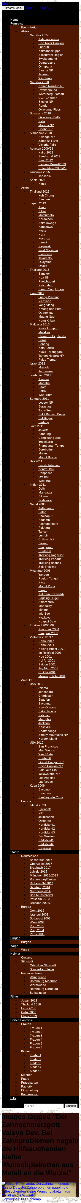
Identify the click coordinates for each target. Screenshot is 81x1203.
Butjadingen (38, 992)
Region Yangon (48, 578)
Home (14, 19)
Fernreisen (17, 23)
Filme (14, 996)
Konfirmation (29, 1094)
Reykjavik (44, 848)
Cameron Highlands (52, 336)
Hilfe (13, 1098)
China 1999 (29, 1016)
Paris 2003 (37, 934)
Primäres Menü (12, 8)
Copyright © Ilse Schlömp (21, 1199)
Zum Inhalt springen (40, 8)
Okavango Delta (49, 117)
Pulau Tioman (47, 359)
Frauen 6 (36, 1047)
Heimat (15, 953)
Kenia (42, 183)
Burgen (15, 938)
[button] (12, 12)
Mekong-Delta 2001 (51, 676)
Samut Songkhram (51, 289)
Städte (14, 852)
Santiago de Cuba (50, 797)
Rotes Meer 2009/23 (52, 168)
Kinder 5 (35, 1071)
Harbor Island (47, 738)
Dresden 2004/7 (41, 902)
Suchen (8, 3)
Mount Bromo (47, 457)
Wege (14, 945)
